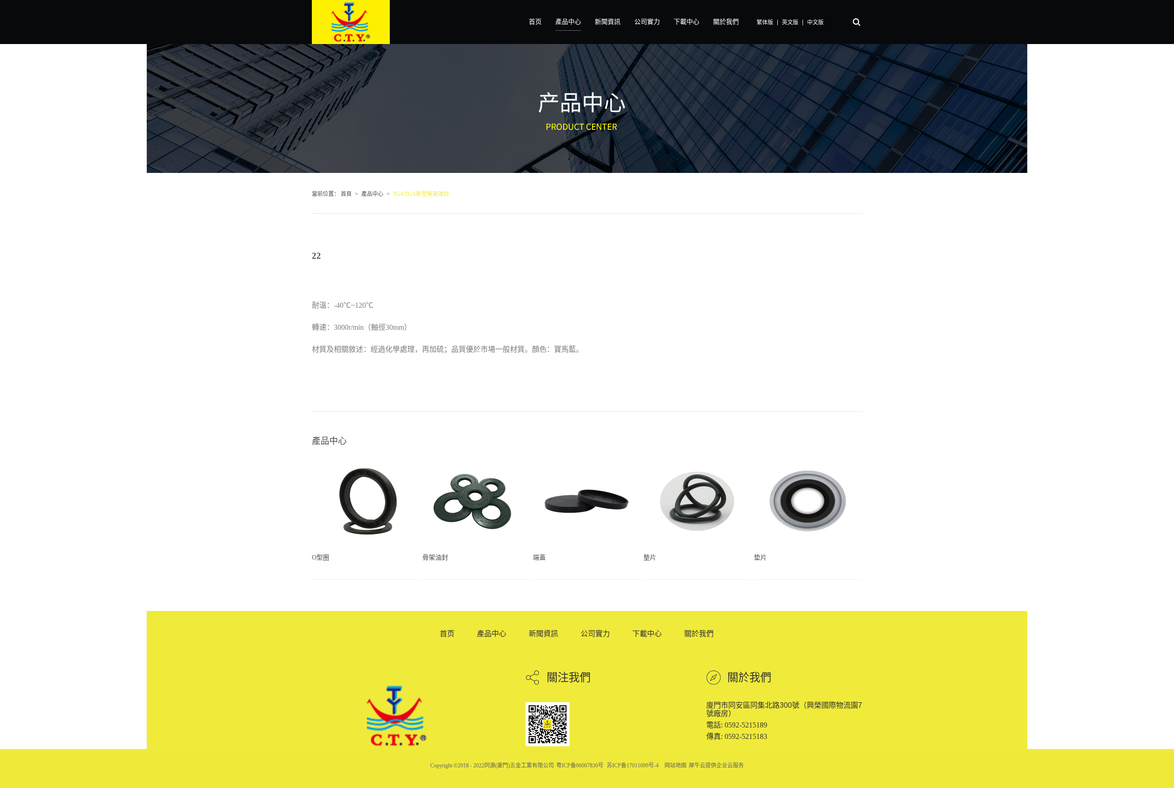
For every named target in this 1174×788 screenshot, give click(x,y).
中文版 (815, 22)
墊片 (649, 557)
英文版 (790, 22)
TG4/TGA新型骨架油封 (421, 194)
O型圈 (320, 557)
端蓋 (539, 557)
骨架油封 (435, 557)
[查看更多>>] (410, 562)
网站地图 (674, 765)
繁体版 (765, 22)
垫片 (760, 557)
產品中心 (372, 194)
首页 (535, 21)
